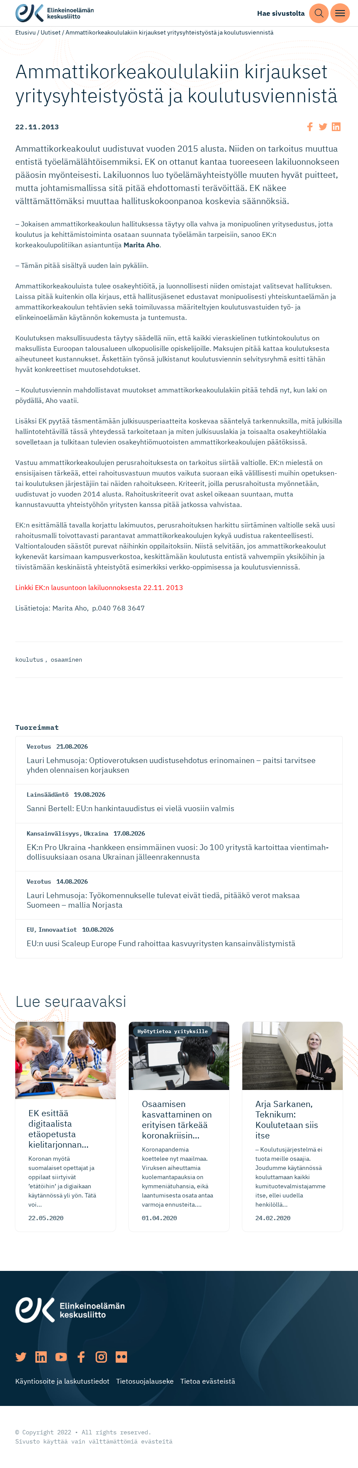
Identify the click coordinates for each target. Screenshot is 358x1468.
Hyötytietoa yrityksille (173, 1031)
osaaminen (66, 659)
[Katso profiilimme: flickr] (121, 1357)
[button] (319, 13)
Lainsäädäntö (48, 794)
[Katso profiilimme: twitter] (21, 1357)
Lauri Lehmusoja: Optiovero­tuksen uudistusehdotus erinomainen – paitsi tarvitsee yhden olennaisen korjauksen (171, 765)
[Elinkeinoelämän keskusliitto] (69, 1309)
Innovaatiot (57, 930)
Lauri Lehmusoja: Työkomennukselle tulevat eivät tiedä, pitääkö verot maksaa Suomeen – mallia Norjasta (163, 900)
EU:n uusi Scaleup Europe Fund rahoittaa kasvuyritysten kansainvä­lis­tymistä (161, 943)
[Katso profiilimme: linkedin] (41, 1357)
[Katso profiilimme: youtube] (61, 1357)
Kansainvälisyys (53, 833)
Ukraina (96, 833)
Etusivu (25, 32)
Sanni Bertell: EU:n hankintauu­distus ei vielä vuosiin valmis (130, 808)
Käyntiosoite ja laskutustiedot (62, 1381)
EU (30, 930)
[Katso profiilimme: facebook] (81, 1357)
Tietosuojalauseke (145, 1381)
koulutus (29, 659)
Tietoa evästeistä (207, 1381)
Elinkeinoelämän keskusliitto (54, 13)
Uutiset (51, 32)
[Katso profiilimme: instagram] (101, 1357)
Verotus (39, 746)
